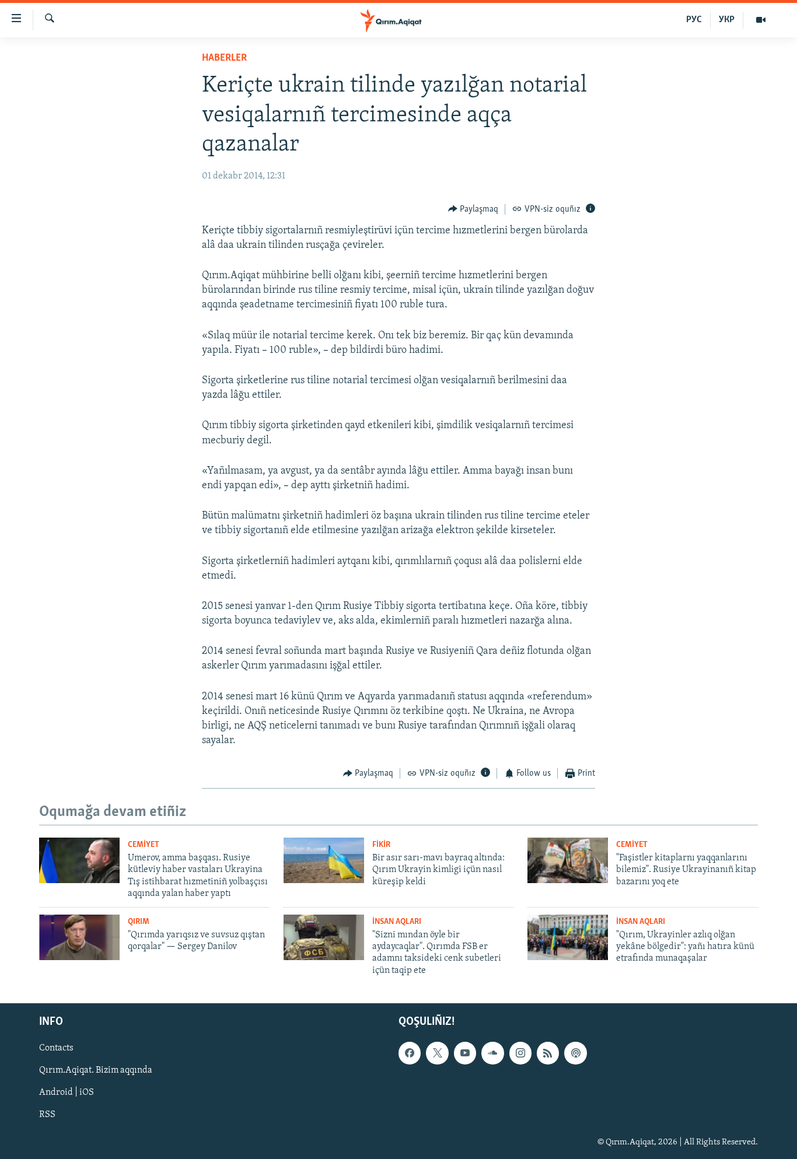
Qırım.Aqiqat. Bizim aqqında (95, 1071)
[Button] (473, 209)
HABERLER (224, 58)
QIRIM (138, 922)
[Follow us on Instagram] (520, 1053)
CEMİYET (143, 845)
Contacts (56, 1048)
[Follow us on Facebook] (409, 1053)
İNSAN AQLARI (396, 922)
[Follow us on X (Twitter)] (437, 1053)
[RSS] (548, 1053)
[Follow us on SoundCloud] (492, 1053)
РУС (694, 19)
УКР (727, 19)
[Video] (760, 20)
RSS (47, 1115)
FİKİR (381, 845)
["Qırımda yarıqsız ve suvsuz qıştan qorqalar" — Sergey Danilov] (79, 937)
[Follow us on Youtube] (465, 1053)
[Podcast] (575, 1053)
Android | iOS (66, 1093)
